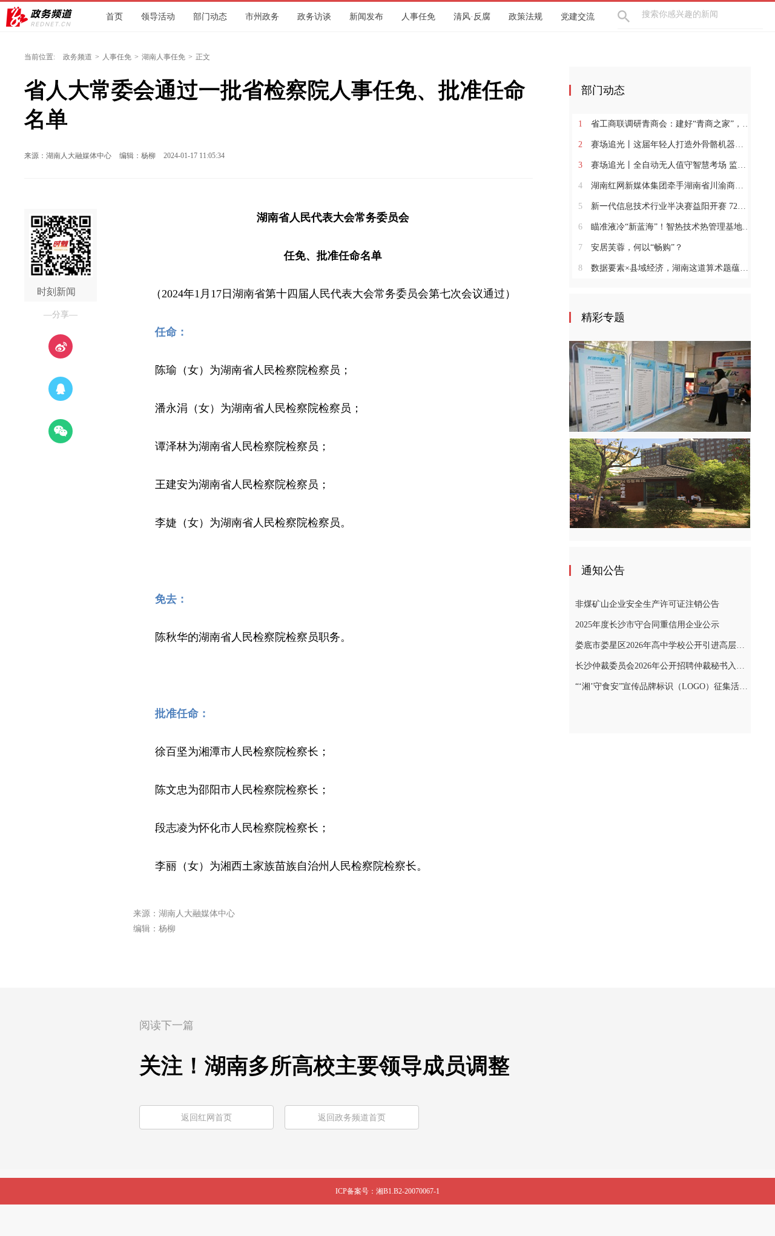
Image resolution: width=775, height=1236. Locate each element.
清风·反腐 (471, 16)
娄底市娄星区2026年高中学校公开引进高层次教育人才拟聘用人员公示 (661, 645)
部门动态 (210, 16)
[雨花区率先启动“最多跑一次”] (660, 386)
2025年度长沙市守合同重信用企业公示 (647, 624)
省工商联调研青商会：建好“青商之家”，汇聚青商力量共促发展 (664, 123)
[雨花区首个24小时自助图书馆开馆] (660, 482)
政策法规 (525, 16)
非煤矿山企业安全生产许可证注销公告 (647, 604)
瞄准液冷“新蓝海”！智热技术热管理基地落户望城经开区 (664, 226)
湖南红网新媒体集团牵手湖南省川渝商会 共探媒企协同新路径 (664, 185)
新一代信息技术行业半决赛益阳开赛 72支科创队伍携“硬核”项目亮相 (664, 206)
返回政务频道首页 (352, 1117)
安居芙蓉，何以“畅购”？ (630, 247)
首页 (114, 16)
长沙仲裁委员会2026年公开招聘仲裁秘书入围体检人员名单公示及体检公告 (661, 665)
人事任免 (418, 16)
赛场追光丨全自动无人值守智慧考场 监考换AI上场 (664, 165)
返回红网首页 (206, 1117)
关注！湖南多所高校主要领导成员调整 (324, 1066)
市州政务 (262, 16)
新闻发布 (366, 16)
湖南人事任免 (163, 57)
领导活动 (158, 16)
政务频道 (77, 57)
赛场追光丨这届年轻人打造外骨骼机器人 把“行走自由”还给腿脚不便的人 (664, 144)
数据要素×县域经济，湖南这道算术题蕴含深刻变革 (664, 268)
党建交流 (578, 16)
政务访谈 (314, 16)
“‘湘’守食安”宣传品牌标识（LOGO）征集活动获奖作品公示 (661, 686)
